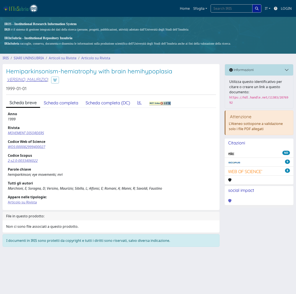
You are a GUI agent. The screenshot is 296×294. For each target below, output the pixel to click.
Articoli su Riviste (62, 58)
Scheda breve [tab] (23, 102)
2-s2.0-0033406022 (23, 160)
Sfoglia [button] (199, 8)
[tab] (139, 102)
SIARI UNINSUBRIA (29, 58)
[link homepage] (22, 8)
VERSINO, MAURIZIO (27, 79)
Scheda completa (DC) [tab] (108, 102)
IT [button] (266, 8)
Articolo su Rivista (95, 58)
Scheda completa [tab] (61, 102)
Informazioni (243, 70)
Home (185, 8)
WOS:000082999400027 (26, 146)
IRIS (6, 58)
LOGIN (286, 8)
